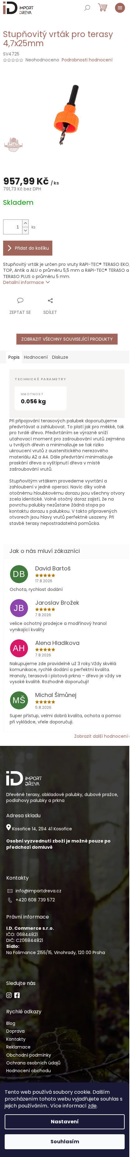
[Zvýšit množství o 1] (25, 223)
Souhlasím (64, 1141)
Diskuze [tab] (60, 357)
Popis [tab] (14, 357)
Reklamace (18, 1047)
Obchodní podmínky (28, 1055)
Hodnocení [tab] (36, 357)
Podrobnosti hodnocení (87, 60)
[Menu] (120, 8)
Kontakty (16, 1039)
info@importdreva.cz (38, 891)
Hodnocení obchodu (28, 1071)
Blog (10, 1023)
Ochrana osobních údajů (33, 1063)
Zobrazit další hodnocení (101, 736)
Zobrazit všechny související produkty (67, 339)
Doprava (15, 1031)
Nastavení (65, 1121)
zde (92, 1105)
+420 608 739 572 (35, 900)
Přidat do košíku (32, 248)
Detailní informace (23, 282)
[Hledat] (87, 8)
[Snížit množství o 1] (25, 230)
